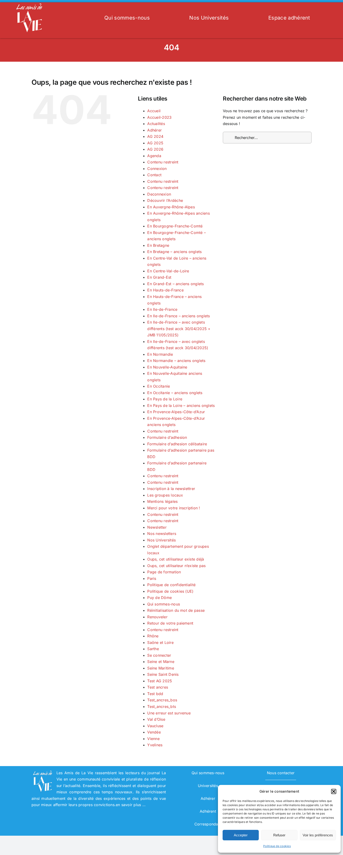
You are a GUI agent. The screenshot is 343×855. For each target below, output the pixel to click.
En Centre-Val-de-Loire (168, 271)
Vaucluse (155, 725)
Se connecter (159, 655)
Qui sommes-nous (163, 604)
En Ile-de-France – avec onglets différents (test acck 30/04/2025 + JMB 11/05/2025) (178, 328)
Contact (154, 174)
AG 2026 (155, 149)
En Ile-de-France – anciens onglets (178, 316)
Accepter (241, 835)
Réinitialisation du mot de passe (176, 610)
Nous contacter (280, 773)
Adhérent (208, 811)
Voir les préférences (318, 835)
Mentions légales (162, 501)
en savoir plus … (131, 804)
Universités (208, 785)
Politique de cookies (277, 846)
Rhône (152, 636)
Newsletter (156, 527)
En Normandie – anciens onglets (176, 360)
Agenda (154, 155)
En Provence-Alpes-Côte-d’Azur (176, 411)
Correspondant (207, 824)
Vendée (154, 732)
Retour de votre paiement (170, 623)
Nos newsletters (161, 533)
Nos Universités (161, 540)
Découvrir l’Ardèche (165, 200)
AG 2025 (155, 143)
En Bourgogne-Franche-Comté (175, 226)
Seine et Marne (160, 661)
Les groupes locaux (165, 495)
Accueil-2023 (159, 117)
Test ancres (157, 687)
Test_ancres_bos (162, 700)
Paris (151, 578)
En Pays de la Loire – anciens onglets (181, 405)
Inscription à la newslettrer (171, 488)
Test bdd (155, 693)
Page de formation (164, 572)
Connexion (157, 168)
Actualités (156, 123)
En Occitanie (158, 386)
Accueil (154, 110)
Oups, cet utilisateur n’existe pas (176, 565)
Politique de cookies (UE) (170, 591)
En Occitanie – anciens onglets (174, 392)
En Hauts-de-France (165, 290)
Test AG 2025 (159, 681)
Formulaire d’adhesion (167, 437)
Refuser (279, 835)
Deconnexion (159, 194)
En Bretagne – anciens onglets (174, 251)
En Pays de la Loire (164, 399)
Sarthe (153, 648)
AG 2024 (155, 136)
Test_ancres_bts (161, 706)
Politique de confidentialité (171, 584)
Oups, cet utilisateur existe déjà (175, 559)
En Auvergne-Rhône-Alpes (171, 207)
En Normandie (160, 354)
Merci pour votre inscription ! (173, 508)
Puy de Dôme (159, 597)
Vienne (153, 738)
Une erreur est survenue (169, 713)
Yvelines (154, 745)
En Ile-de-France (162, 309)
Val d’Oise (156, 719)
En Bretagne (158, 245)
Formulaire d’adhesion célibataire (177, 444)
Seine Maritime (160, 668)
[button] (333, 791)
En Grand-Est (159, 277)
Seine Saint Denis (162, 674)
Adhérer (154, 130)
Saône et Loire (160, 642)
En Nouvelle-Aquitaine (167, 367)
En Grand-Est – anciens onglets (175, 283)
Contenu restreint (162, 162)
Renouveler (157, 617)
